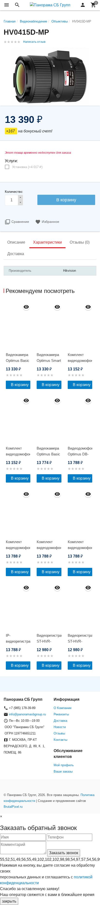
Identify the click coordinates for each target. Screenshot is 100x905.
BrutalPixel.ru (13, 806)
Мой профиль (64, 765)
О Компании (62, 708)
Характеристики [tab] (47, 242)
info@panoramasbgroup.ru (27, 714)
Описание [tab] (16, 242)
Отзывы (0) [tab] (80, 242)
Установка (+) (27, 167)
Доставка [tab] (15, 254)
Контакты (60, 740)
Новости (60, 727)
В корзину (20, 385)
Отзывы (59, 733)
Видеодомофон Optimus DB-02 (80, 454)
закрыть (9, 901)
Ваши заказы (63, 771)
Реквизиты (61, 714)
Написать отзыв (34, 41)
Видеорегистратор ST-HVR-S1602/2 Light (49, 641)
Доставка (60, 720)
